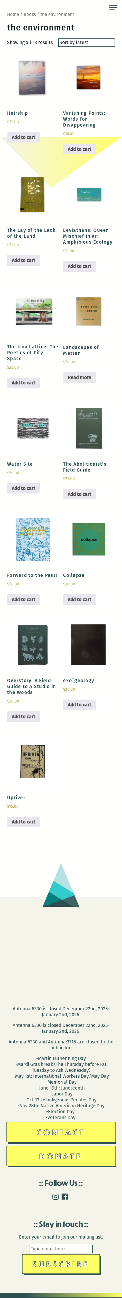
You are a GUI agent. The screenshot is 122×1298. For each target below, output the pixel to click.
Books (30, 14)
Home (13, 14)
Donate (61, 1156)
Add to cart (23, 137)
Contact (61, 1132)
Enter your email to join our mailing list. (61, 1237)
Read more (79, 377)
